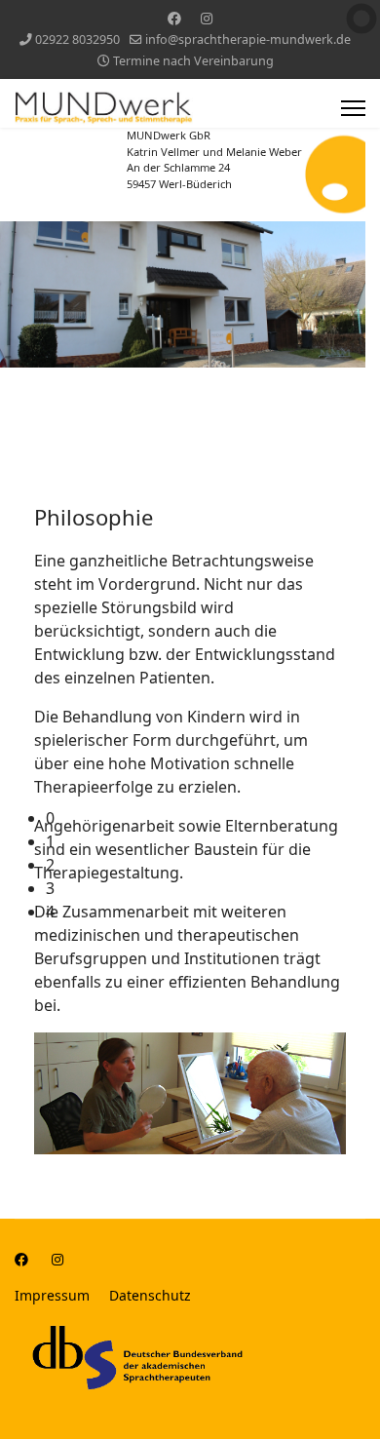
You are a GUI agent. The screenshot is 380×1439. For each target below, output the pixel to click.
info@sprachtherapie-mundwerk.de (248, 39)
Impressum (52, 1295)
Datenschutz (150, 1295)
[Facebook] (174, 18)
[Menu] (353, 108)
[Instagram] (206, 18)
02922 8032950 (77, 39)
